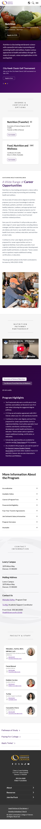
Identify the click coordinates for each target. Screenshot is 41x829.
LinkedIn (22, 764)
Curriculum (11, 134)
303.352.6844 (11, 670)
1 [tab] (3, 83)
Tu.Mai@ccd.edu (12, 699)
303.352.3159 (11, 657)
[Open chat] (37, 825)
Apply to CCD (12, 35)
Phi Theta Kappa (19, 442)
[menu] (37, 3)
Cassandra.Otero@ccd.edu (15, 713)
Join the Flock (12, 797)
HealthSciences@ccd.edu (12, 612)
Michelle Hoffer (8, 600)
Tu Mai (5, 605)
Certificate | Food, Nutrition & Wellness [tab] (17, 383)
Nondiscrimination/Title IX (17, 811)
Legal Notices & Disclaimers (17, 808)
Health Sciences (10, 29)
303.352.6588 (11, 711)
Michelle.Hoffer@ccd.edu (15, 658)
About (9, 787)
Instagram (16, 764)
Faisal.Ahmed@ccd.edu (14, 671)
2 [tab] (5, 83)
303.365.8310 (11, 698)
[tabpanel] (19, 72)
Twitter (19, 764)
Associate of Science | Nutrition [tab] (14, 379)
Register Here (9, 78)
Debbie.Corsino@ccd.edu (14, 685)
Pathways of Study (32, 27)
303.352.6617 (11, 684)
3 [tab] (7, 83)
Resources (11, 792)
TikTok (25, 764)
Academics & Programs (18, 27)
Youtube (28, 764)
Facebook (12, 764)
